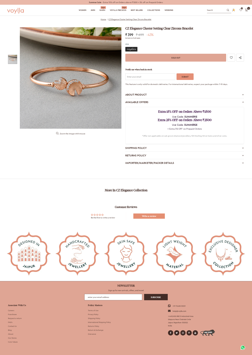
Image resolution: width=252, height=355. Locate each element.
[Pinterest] (189, 332)
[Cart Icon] (246, 9)
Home (103, 19)
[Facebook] (170, 332)
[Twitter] (176, 332)
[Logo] (16, 11)
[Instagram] (183, 332)
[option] (126, 2)
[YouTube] (195, 332)
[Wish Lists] (231, 58)
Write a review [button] (149, 216)
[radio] (131, 49)
